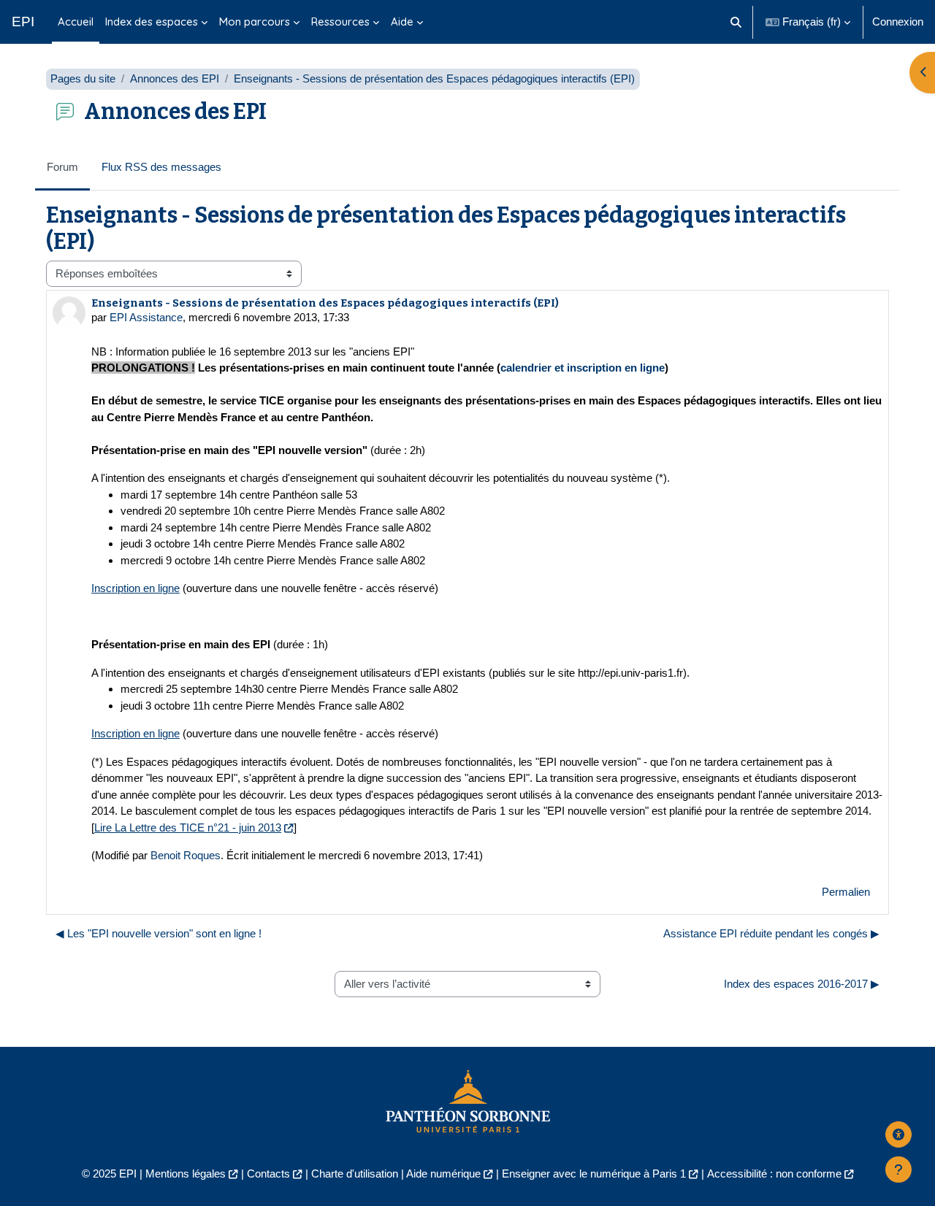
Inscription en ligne (135, 588)
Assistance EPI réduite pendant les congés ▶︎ (771, 933)
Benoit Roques (185, 855)
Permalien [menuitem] (846, 892)
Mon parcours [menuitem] (254, 21)
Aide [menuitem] (402, 21)
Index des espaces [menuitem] (151, 21)
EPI (23, 21)
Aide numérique (443, 1173)
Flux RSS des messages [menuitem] (161, 167)
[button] (736, 22)
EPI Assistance (146, 317)
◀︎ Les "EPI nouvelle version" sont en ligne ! (159, 933)
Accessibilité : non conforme (774, 1173)
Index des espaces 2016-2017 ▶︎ (801, 984)
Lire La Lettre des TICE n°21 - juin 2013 (187, 827)
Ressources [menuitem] (340, 21)
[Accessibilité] (898, 1134)
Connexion (897, 21)
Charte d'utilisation (354, 1173)
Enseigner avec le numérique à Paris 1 (594, 1173)
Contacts (268, 1173)
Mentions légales (185, 1173)
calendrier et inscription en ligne (582, 367)
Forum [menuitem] (62, 167)
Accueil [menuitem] (76, 21)
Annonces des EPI (174, 78)
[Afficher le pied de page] (898, 1169)
